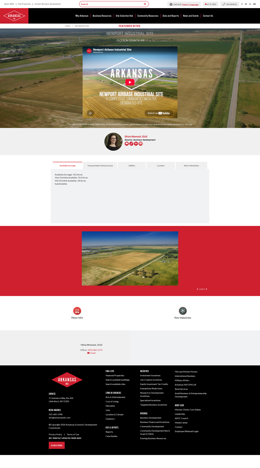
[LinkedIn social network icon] (136, 144)
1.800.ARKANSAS (231, 4)
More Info (77, 317)
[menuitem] (82, 16)
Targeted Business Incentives (153, 404)
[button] (198, 289)
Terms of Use (73, 434)
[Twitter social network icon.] (246, 4)
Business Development (150, 417)
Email (92, 353)
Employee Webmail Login (187, 431)
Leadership (180, 414)
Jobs (108, 410)
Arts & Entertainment (115, 397)
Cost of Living (112, 401)
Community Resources (147, 15)
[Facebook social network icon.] (242, 4)
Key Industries (182, 317)
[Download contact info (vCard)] (141, 144)
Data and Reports (171, 15)
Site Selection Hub (124, 15)
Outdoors (110, 418)
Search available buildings (118, 379)
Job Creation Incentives (151, 379)
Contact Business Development (48, 4)
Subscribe (57, 445)
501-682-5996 (56, 414)
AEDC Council (181, 418)
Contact (178, 427)
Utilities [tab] (132, 165)
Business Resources (102, 15)
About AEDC (9, 4)
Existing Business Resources (153, 438)
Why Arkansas (81, 15)
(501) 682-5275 (95, 350)
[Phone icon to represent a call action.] (224, 4)
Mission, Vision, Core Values (188, 409)
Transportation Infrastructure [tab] (100, 165)
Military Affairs (182, 380)
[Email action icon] (127, 144)
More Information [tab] (191, 165)
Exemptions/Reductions (151, 388)
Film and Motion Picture (186, 371)
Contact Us (208, 15)
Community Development (152, 426)
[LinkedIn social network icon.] (250, 4)
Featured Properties (115, 375)
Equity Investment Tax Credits (154, 384)
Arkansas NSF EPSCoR (185, 384)
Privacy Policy (55, 434)
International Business (185, 376)
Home (67, 26)
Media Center (181, 422)
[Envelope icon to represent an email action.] (206, 4)
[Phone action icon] (131, 144)
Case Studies (111, 436)
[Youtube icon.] (254, 4)
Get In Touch (211, 4)
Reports (109, 431)
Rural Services (181, 389)
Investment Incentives (150, 375)
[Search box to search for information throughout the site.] (145, 4)
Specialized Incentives (150, 400)
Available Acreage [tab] (68, 165)
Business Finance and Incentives (155, 422)
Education (110, 405)
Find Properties (24, 4)
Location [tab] (161, 165)
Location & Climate (114, 414)
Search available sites (115, 384)
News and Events (191, 15)
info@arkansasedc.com (59, 417)
